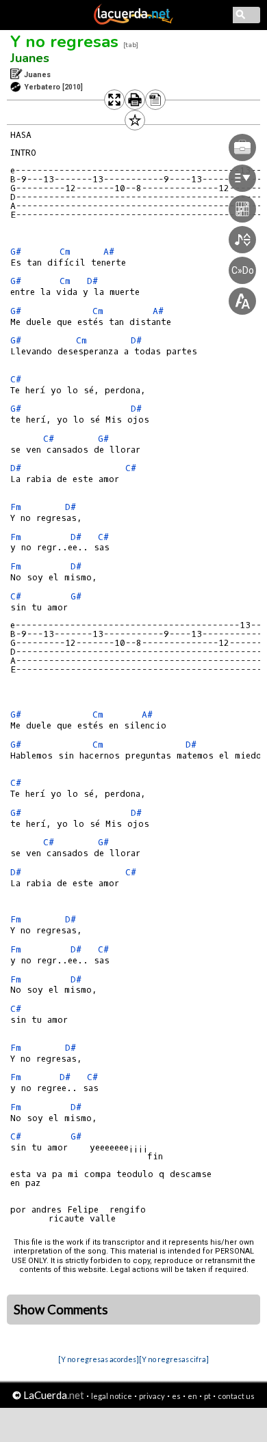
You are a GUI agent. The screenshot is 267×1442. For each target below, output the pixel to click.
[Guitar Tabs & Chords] (133, 21)
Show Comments (61, 1309)
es (176, 1395)
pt (207, 1395)
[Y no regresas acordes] (98, 1359)
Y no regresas (64, 42)
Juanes (29, 58)
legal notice (111, 1395)
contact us (236, 1395)
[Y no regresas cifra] (174, 1359)
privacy (152, 1395)
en (192, 1395)
